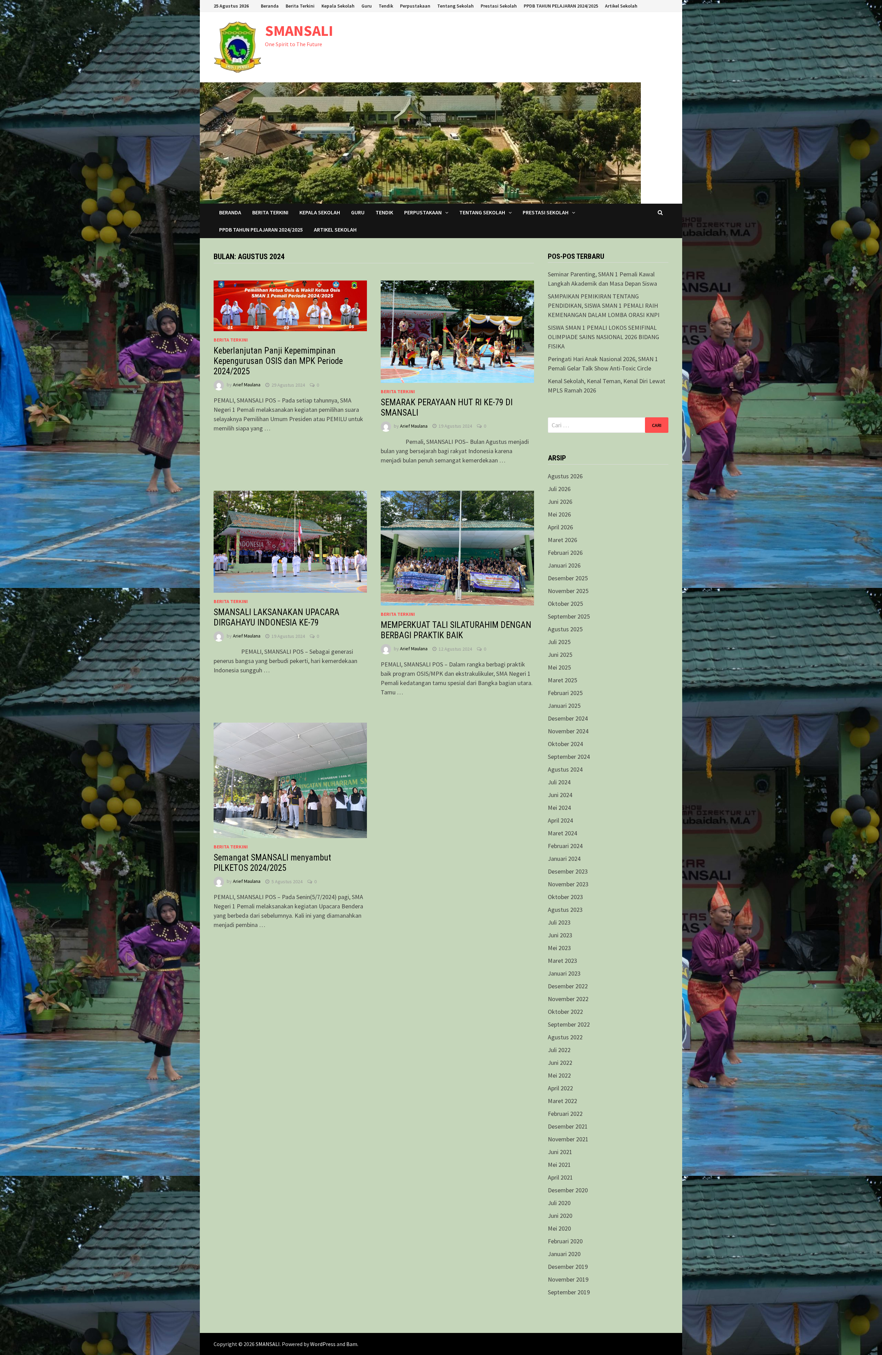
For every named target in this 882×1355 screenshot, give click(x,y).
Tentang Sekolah (455, 6)
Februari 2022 (565, 1114)
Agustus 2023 (565, 910)
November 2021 (568, 1139)
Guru (366, 6)
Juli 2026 (559, 489)
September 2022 (569, 1024)
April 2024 (560, 820)
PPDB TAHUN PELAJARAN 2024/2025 (561, 6)
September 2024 (569, 757)
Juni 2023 (560, 935)
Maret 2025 (562, 680)
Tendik (386, 6)
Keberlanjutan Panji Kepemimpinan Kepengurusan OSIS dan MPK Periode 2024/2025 (278, 361)
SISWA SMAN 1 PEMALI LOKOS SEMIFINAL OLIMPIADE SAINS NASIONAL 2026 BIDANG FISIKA (603, 337)
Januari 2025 (564, 706)
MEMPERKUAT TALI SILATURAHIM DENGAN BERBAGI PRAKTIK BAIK (456, 630)
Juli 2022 (559, 1050)
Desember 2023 (568, 871)
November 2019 (568, 1279)
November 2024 (568, 731)
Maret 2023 (562, 961)
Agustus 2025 (565, 629)
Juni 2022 (560, 1063)
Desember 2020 (568, 1190)
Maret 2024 (562, 833)
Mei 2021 (559, 1165)
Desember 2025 (568, 578)
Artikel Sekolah (621, 6)
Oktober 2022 (565, 1012)
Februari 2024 (565, 846)
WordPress (323, 1344)
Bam (351, 1344)
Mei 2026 (559, 514)
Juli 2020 (559, 1203)
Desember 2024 (568, 718)
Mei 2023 (559, 948)
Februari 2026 (565, 553)
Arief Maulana (246, 385)
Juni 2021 (560, 1152)
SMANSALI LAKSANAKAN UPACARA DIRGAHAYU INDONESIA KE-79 (276, 617)
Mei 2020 (559, 1228)
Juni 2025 (560, 655)
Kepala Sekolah (338, 6)
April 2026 (560, 527)
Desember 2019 (568, 1267)
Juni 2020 (560, 1216)
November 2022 (568, 999)
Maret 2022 (562, 1101)
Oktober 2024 (565, 744)
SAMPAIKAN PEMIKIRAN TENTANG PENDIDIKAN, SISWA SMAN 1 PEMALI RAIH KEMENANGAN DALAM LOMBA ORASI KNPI (603, 305)
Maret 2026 (562, 540)
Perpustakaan (415, 6)
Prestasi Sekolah (499, 6)
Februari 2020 (565, 1241)
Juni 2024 (560, 795)
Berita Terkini (300, 6)
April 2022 (560, 1088)
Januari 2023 (564, 973)
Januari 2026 (564, 565)
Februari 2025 (565, 693)
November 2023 (568, 884)
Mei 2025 (559, 667)
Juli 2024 (559, 782)
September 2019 (569, 1292)
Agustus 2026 (565, 476)
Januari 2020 (564, 1254)
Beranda (270, 6)
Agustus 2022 (565, 1037)
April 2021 (560, 1177)
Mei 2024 (559, 808)
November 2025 (568, 591)
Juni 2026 (560, 502)
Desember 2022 (568, 986)
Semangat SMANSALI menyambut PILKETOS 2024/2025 (272, 863)
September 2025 (569, 616)
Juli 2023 (559, 922)
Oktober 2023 (565, 897)
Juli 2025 (559, 642)
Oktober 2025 (565, 604)
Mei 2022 (559, 1075)
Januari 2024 (564, 859)
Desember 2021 (568, 1126)
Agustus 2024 (565, 769)
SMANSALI (299, 30)
